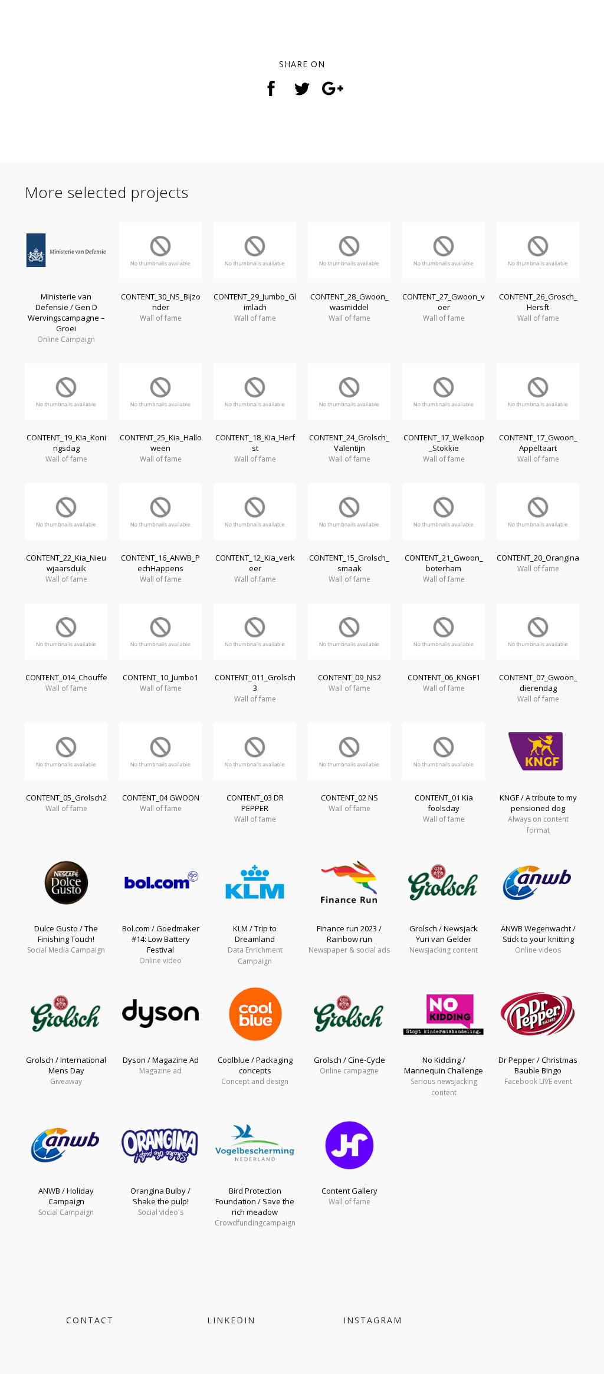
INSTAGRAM (372, 1320)
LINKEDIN (231, 1320)
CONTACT (90, 1320)
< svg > (48, 34)
